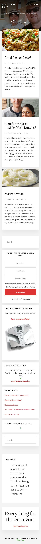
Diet (7, 287)
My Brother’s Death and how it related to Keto (20, 410)
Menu (36, 4)
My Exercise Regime (11, 405)
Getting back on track (12, 414)
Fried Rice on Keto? (18, 58)
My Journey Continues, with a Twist (16, 395)
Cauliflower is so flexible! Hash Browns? (20, 126)
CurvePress (20, 540)
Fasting (13, 287)
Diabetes (20, 287)
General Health (29, 284)
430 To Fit (9, 5)
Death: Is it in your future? (13, 400)
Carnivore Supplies (20, 526)
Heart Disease (30, 287)
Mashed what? (14, 194)
